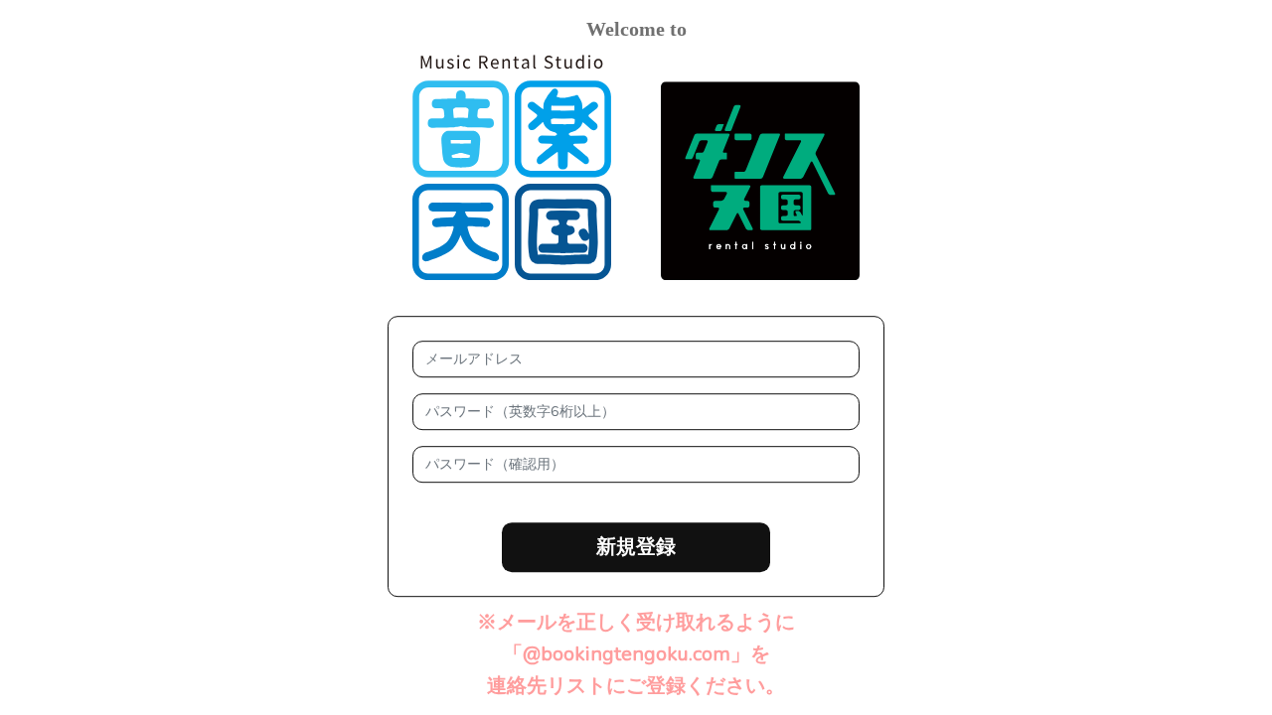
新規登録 (636, 546)
